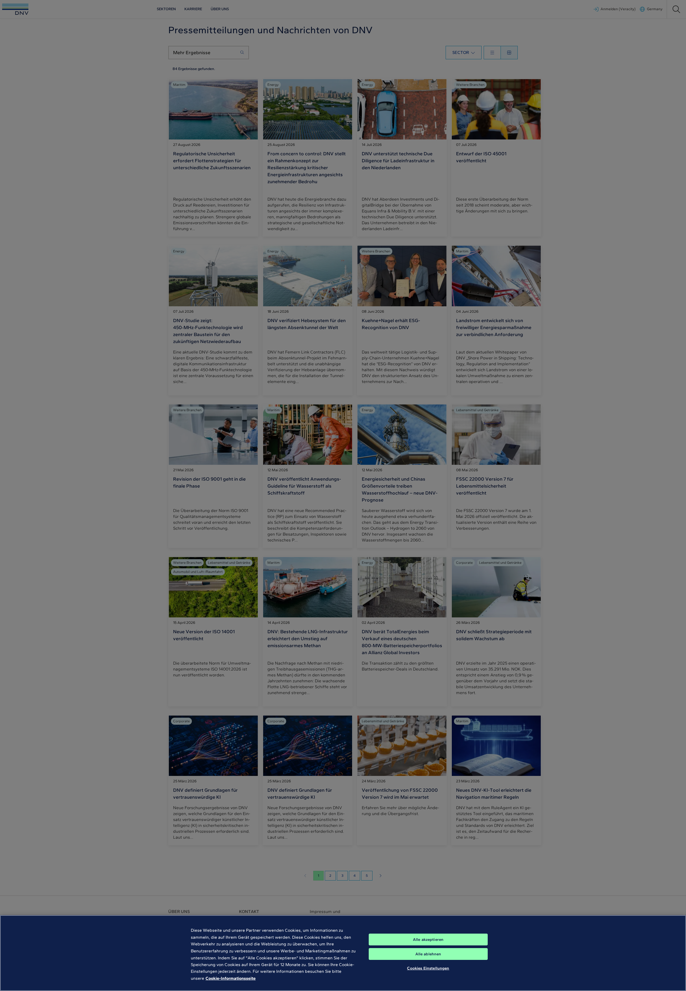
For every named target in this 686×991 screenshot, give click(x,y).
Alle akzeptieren (428, 939)
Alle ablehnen (428, 954)
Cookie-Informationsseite (231, 978)
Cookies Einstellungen (428, 968)
